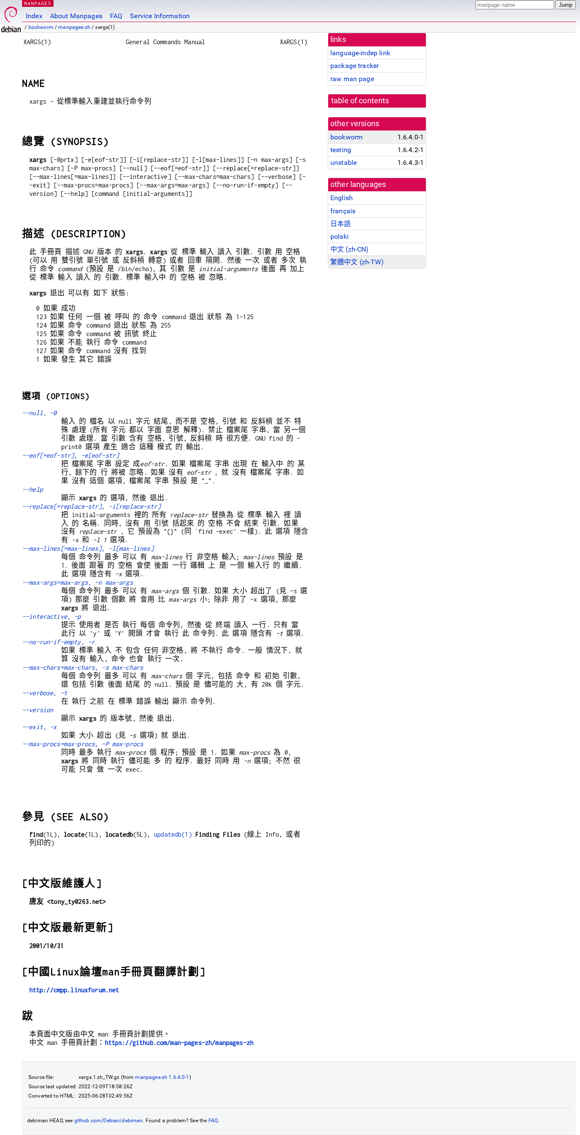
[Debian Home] (11, 17)
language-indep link (360, 53)
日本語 (340, 224)
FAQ (116, 16)
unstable (343, 163)
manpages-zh (74, 27)
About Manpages (76, 16)
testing (340, 150)
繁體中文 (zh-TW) (357, 262)
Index (34, 16)
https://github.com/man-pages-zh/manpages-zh (179, 1042)
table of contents (360, 100)
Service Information (160, 16)
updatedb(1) (173, 834)
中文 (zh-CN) (349, 249)
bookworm (40, 27)
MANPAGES (37, 3)
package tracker (354, 66)
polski (339, 236)
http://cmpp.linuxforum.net (74, 989)
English (341, 198)
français (342, 211)
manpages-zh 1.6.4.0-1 (162, 1077)
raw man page (352, 79)
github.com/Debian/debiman (108, 1121)
